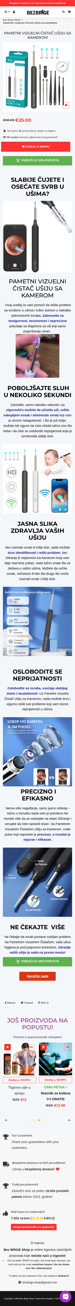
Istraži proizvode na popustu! (34, 1227)
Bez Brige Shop (11, 20)
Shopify (49, 1298)
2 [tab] (36, 1120)
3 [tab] (39, 1120)
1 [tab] (32, 1120)
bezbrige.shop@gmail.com (39, 1282)
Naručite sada (37, 976)
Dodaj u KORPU (20, 1080)
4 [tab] (43, 1120)
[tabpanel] (19, 1072)
